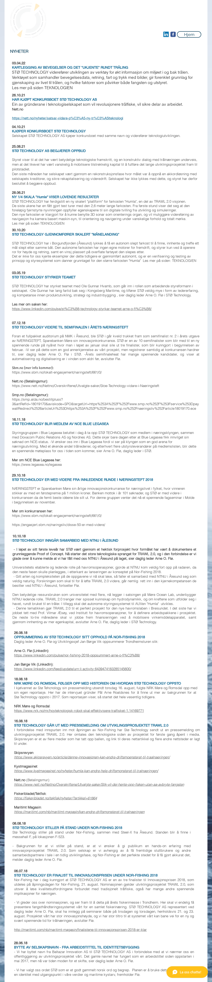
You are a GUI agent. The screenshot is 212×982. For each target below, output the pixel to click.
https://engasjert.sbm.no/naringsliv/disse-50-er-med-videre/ (58, 524)
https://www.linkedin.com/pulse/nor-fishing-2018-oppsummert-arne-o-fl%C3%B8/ (77, 655)
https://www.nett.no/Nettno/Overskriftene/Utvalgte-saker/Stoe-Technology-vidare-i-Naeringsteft (85, 385)
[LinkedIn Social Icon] (166, 34)
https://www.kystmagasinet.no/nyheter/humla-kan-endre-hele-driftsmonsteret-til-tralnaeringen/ (86, 771)
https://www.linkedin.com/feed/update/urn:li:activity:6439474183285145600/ (72, 669)
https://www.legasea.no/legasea (37, 464)
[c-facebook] (173, 34)
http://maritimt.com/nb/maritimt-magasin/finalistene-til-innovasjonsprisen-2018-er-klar (80, 929)
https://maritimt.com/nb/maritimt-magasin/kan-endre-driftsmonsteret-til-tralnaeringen (79, 812)
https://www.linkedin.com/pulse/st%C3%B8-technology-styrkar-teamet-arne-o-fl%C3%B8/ (82, 309)
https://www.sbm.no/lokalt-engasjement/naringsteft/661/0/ (57, 372)
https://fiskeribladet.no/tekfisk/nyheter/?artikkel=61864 (55, 798)
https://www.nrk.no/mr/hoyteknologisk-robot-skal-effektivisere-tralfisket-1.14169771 (79, 710)
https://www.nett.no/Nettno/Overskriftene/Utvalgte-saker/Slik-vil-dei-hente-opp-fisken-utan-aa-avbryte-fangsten (99, 784)
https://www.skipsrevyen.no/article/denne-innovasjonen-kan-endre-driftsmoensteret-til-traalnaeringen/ (92, 757)
